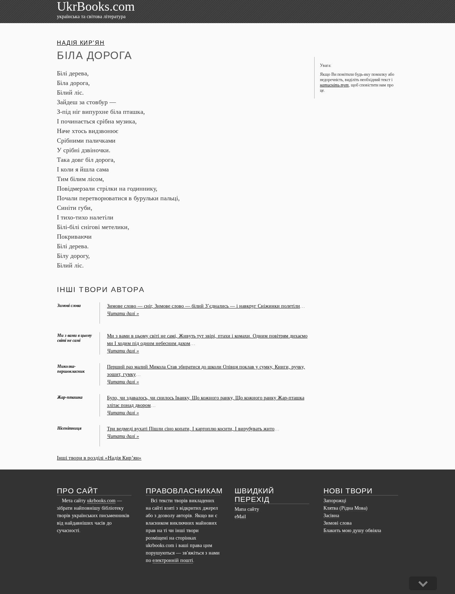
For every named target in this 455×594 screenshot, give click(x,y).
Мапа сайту (247, 509)
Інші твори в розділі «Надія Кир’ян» (99, 458)
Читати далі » (123, 313)
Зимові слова (337, 523)
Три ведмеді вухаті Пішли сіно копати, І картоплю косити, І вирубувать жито (190, 428)
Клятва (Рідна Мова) (345, 508)
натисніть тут (334, 85)
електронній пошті (172, 560)
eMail (240, 516)
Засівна (331, 515)
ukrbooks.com (101, 500)
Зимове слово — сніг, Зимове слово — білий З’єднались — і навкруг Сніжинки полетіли (203, 306)
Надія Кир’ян (81, 43)
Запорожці (334, 500)
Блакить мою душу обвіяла (352, 530)
